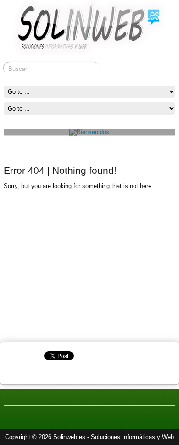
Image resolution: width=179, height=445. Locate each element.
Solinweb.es (69, 437)
